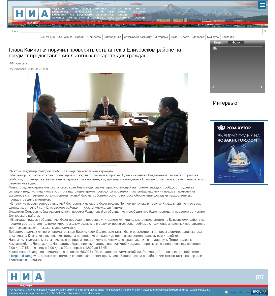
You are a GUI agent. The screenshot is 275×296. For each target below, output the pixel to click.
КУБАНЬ (74, 9)
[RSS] (265, 31)
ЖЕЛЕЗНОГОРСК (105, 15)
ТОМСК (122, 12)
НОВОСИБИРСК (83, 12)
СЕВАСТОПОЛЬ (124, 18)
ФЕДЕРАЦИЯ (58, 9)
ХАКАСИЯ (123, 15)
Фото (174, 36)
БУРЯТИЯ (84, 18)
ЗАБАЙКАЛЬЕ (98, 18)
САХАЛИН (139, 18)
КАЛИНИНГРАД (60, 12)
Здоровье (198, 36)
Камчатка (139, 15)
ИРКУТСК (72, 18)
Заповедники (112, 36)
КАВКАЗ (87, 9)
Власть (79, 36)
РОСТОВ (140, 9)
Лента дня (48, 36)
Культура (213, 36)
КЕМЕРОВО (139, 12)
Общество (94, 36)
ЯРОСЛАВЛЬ (101, 9)
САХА (111, 18)
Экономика (65, 36)
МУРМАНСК (58, 18)
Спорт (185, 36)
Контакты (228, 36)
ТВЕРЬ (128, 9)
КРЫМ (111, 12)
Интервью (161, 36)
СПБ (72, 15)
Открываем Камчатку (138, 36)
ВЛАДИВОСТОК (85, 15)
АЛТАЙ (100, 12)
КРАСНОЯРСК (59, 15)
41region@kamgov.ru (24, 256)
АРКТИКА (116, 9)
